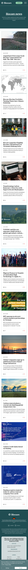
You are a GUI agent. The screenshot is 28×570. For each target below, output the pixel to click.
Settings (7, 568)
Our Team (9, 558)
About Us (9, 557)
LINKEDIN (12, 525)
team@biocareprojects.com (14, 551)
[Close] (26, 561)
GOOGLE (18, 525)
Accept (20, 568)
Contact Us (18, 558)
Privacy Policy (8, 564)
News (19, 557)
